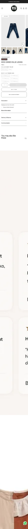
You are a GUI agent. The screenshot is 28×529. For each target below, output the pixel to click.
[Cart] (26, 8)
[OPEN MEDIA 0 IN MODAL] (23, 45)
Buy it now (14, 89)
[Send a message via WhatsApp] (25, 523)
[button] (2, 8)
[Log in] (24, 8)
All (26, 138)
